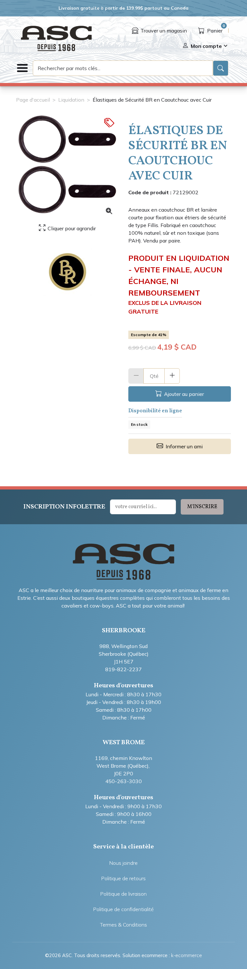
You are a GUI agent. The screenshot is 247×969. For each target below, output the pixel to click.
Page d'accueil (33, 99)
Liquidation (71, 99)
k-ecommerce (186, 955)
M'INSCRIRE (202, 506)
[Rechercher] (220, 68)
